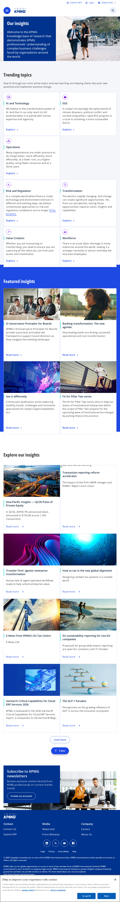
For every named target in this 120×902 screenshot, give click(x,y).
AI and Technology (17, 103)
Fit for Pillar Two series (77, 396)
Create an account (21, 796)
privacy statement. (58, 890)
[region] (60, 888)
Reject (106, 896)
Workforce (69, 238)
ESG (64, 103)
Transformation (72, 191)
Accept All (86, 896)
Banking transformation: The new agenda (83, 325)
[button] (10, 834)
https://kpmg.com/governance (21, 874)
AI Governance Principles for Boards (29, 323)
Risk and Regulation (18, 191)
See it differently (16, 396)
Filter (60, 750)
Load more (60, 739)
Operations (13, 147)
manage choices (28, 890)
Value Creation (15, 238)
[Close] (115, 879)
